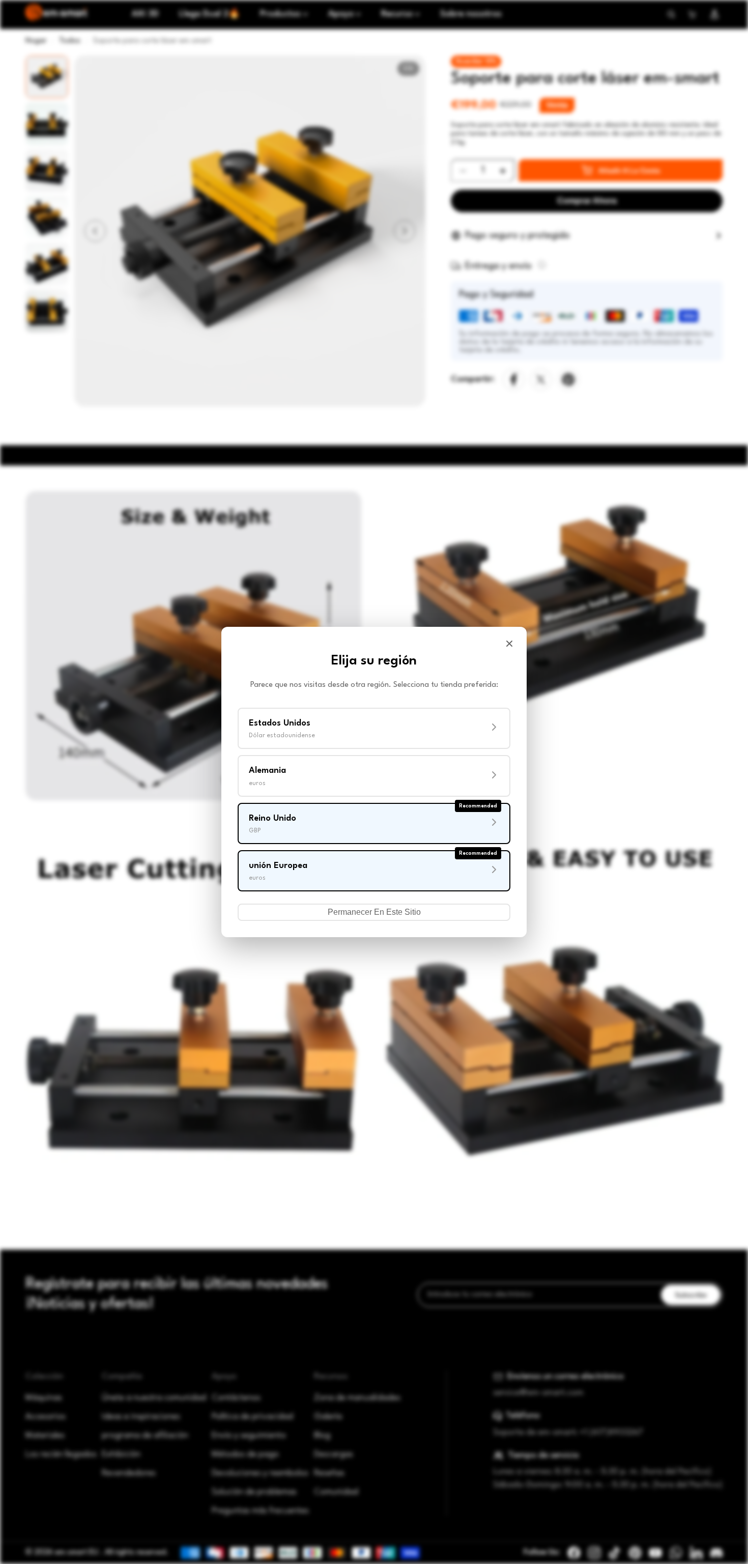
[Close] (509, 643)
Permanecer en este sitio (374, 912)
